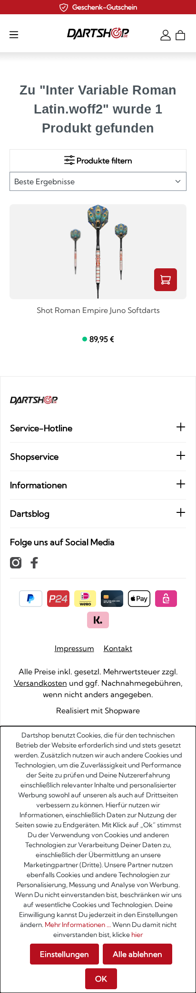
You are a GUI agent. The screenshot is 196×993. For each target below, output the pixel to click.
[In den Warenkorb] (165, 279)
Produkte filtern (103, 160)
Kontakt (118, 648)
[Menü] (13, 34)
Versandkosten (40, 683)
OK (101, 979)
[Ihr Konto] (165, 34)
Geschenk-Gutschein (104, 7)
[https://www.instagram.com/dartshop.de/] (15, 562)
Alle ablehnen (137, 954)
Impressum (74, 648)
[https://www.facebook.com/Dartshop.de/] (34, 562)
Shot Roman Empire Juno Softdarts (98, 310)
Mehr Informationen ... (78, 924)
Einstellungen (64, 954)
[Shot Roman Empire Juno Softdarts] (98, 252)
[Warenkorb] (180, 34)
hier (137, 934)
